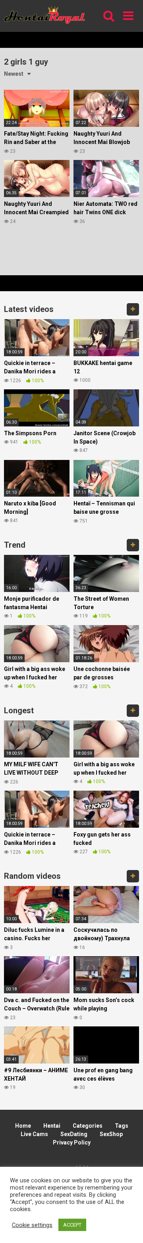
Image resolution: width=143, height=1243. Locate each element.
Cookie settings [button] (32, 1225)
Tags (121, 1126)
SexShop (111, 1134)
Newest (13, 74)
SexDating (73, 1134)
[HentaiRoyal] (44, 15)
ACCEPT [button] (72, 1225)
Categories (87, 1126)
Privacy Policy (72, 1142)
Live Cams (34, 1134)
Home (23, 1126)
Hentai (51, 1126)
